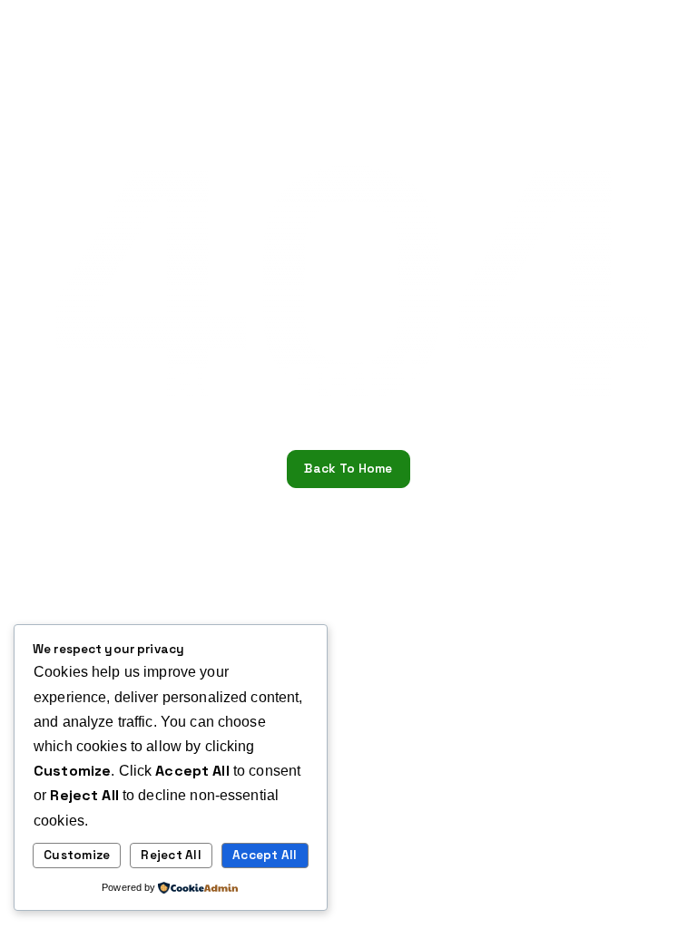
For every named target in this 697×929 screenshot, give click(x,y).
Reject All (171, 855)
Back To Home (348, 468)
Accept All (265, 855)
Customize (77, 855)
